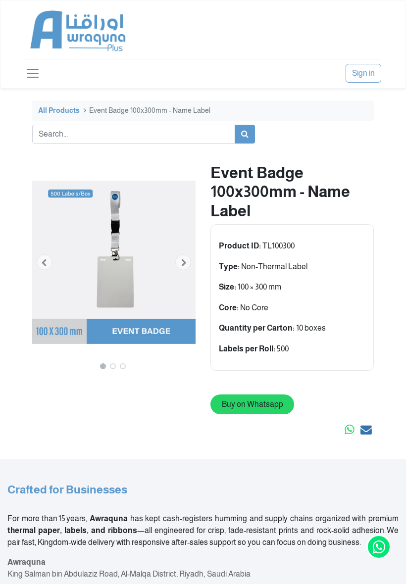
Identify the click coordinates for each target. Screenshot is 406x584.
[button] (44, 262)
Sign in (363, 73)
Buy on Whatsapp (252, 404)
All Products (59, 110)
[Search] (245, 134)
